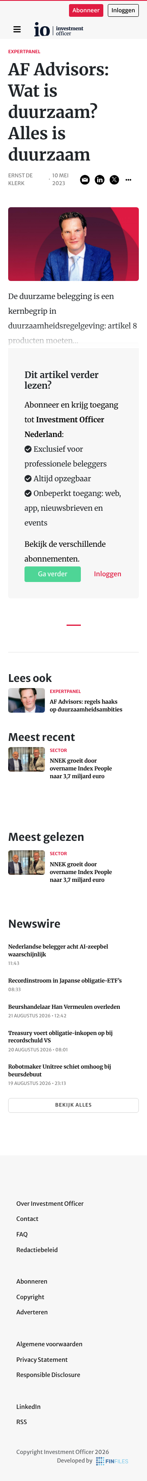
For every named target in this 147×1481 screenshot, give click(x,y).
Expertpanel (24, 52)
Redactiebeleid (37, 1250)
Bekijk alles (73, 1105)
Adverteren (32, 1312)
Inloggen (123, 10)
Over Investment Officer (50, 1203)
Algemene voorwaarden (49, 1344)
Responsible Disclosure (48, 1375)
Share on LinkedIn (100, 180)
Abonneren (31, 1281)
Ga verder (52, 574)
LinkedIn (28, 1407)
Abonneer (86, 10)
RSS (21, 1422)
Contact (27, 1219)
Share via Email (85, 180)
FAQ (22, 1234)
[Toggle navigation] (17, 29)
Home (35, 25)
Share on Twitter (114, 180)
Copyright (30, 1297)
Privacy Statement (42, 1359)
